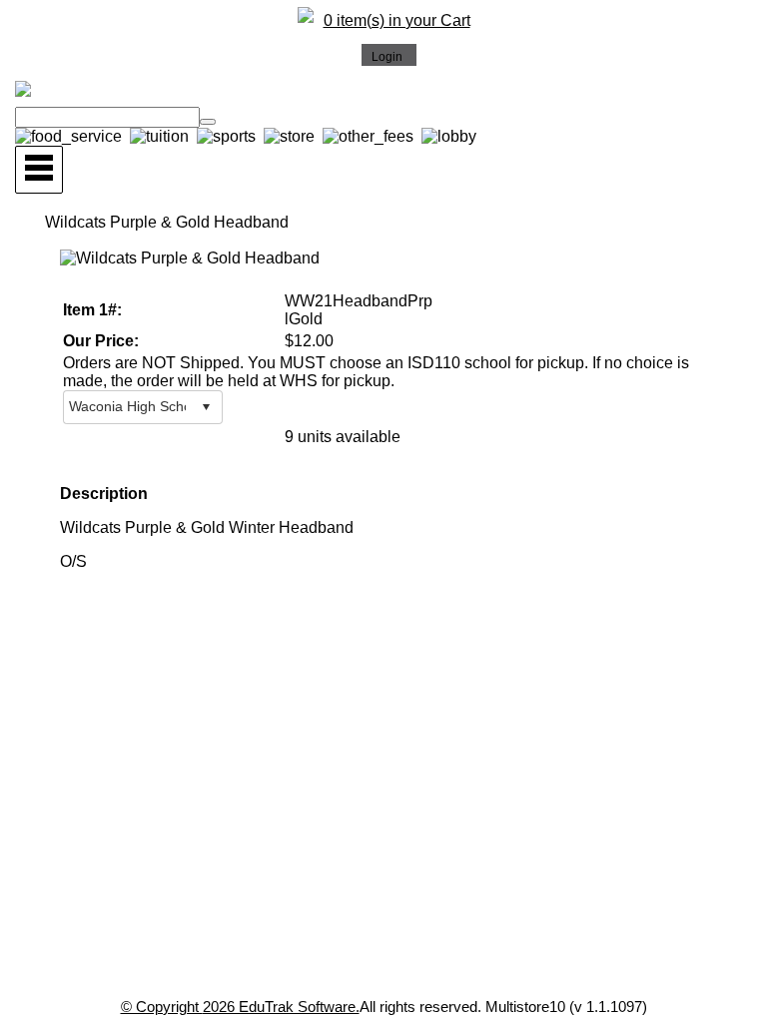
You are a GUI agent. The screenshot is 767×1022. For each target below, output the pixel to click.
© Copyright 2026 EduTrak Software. (240, 1006)
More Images (111, 274)
